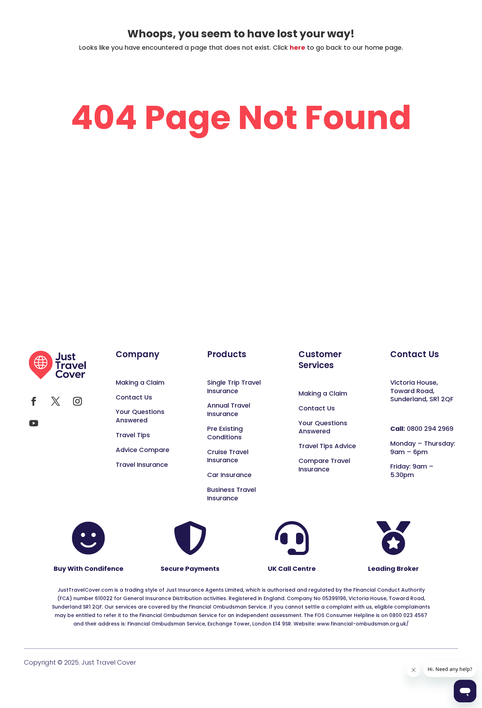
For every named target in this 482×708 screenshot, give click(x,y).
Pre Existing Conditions (225, 432)
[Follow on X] (55, 401)
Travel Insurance (142, 464)
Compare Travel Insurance (324, 465)
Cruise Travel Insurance (227, 456)
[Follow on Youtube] (33, 423)
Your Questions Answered (323, 427)
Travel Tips (133, 435)
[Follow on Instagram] (77, 401)
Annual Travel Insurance (228, 409)
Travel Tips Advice (327, 445)
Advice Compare (142, 449)
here (297, 47)
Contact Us (134, 397)
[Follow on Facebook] (33, 401)
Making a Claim (140, 382)
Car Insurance (229, 474)
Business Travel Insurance (231, 493)
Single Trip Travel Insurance (234, 386)
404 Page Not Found (241, 119)
